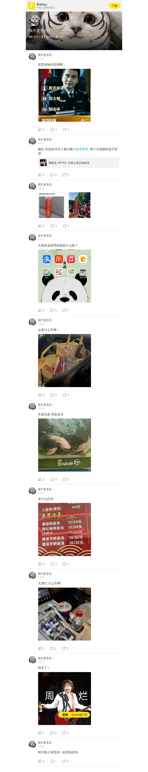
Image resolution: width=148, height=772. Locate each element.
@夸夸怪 (82, 149)
